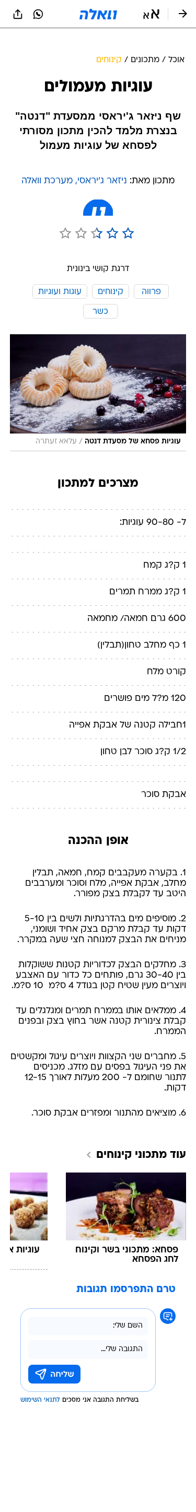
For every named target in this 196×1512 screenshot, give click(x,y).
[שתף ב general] (18, 14)
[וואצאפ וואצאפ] (38, 14)
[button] (151, 14)
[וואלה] (98, 14)
